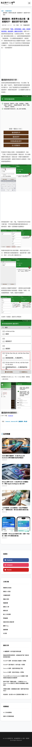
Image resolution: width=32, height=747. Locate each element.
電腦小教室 (6, 599)
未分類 (5, 633)
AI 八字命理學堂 (7, 712)
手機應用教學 (8, 11)
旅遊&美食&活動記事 (8, 622)
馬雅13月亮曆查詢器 (8, 716)
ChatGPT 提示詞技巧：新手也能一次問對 (14, 664)
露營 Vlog (5, 626)
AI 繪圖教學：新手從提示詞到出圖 (12, 651)
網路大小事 (6, 607)
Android (10, 415)
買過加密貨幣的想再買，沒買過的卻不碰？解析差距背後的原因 (16, 656)
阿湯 (17, 25)
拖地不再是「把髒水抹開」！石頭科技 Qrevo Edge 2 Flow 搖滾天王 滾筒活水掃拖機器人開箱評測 (15, 683)
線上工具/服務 (7, 614)
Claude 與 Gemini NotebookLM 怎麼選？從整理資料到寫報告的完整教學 (15, 677)
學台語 (25, 421)
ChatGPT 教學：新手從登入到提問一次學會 (14, 660)
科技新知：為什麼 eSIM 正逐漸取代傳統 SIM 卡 (15, 694)
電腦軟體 (5, 603)
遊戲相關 (5, 629)
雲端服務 (5, 618)
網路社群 (5, 610)
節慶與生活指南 (7, 587)
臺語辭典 (21, 421)
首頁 (2, 11)
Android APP (14, 421)
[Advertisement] (16, 63)
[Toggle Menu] (29, 3)
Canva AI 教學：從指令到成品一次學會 (13, 672)
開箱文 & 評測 (6, 591)
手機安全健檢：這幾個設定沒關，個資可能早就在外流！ (16, 689)
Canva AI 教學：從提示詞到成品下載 (13, 668)
